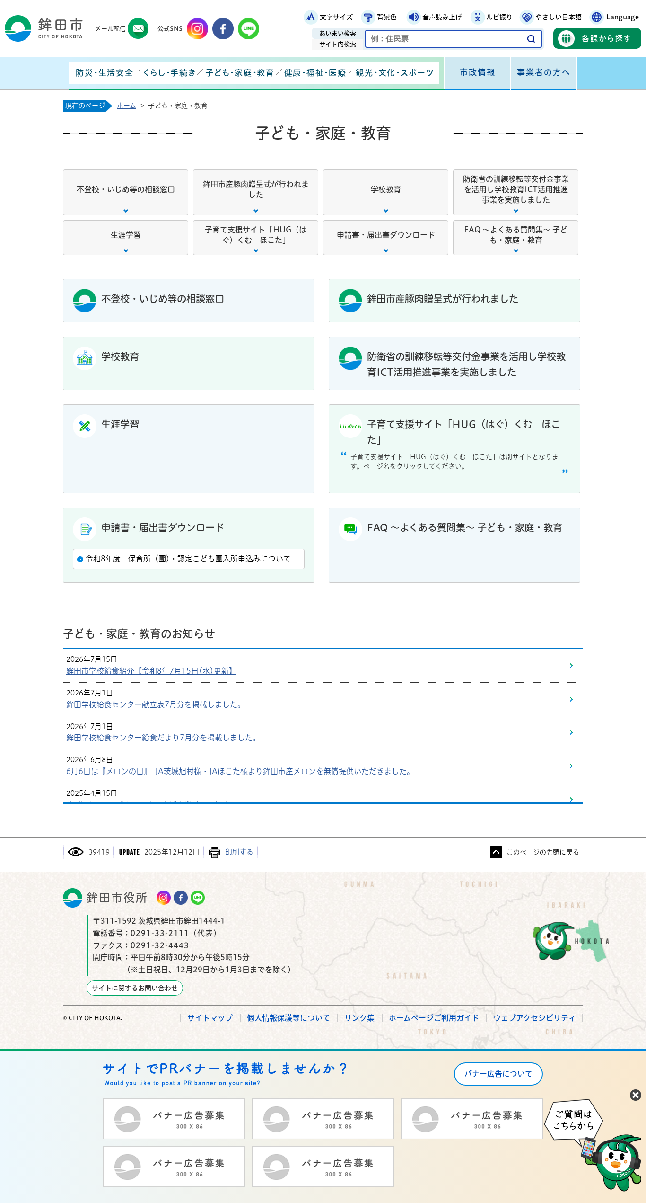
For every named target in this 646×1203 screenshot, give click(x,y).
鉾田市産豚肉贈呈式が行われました (256, 189)
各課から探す (607, 38)
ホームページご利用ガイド (434, 1018)
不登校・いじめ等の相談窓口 (126, 189)
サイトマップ (210, 1018)
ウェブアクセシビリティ (534, 1018)
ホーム (126, 105)
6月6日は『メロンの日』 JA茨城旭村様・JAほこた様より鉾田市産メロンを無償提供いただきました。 (240, 771)
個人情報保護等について (288, 1018)
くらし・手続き (169, 73)
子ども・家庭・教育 (239, 73)
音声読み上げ (442, 17)
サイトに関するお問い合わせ (135, 988)
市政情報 (478, 72)
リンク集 (359, 1018)
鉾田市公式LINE (248, 28)
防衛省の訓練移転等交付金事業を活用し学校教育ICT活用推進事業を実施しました (516, 189)
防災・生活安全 (104, 73)
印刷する (239, 851)
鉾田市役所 (117, 897)
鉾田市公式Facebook (223, 28)
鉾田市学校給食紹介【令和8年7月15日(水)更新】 (151, 671)
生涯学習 (126, 235)
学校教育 (386, 189)
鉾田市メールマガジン (138, 28)
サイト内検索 (337, 44)
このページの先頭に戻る (542, 852)
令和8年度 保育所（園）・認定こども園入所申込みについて (188, 558)
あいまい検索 (337, 33)
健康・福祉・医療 (315, 73)
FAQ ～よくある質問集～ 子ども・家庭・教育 (515, 235)
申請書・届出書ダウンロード (386, 235)
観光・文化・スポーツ (395, 73)
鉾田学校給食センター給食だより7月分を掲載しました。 (163, 737)
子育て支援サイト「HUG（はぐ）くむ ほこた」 (255, 235)
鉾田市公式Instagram (197, 28)
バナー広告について (498, 1074)
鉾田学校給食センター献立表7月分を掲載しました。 (155, 704)
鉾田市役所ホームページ (44, 28)
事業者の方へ (544, 72)
